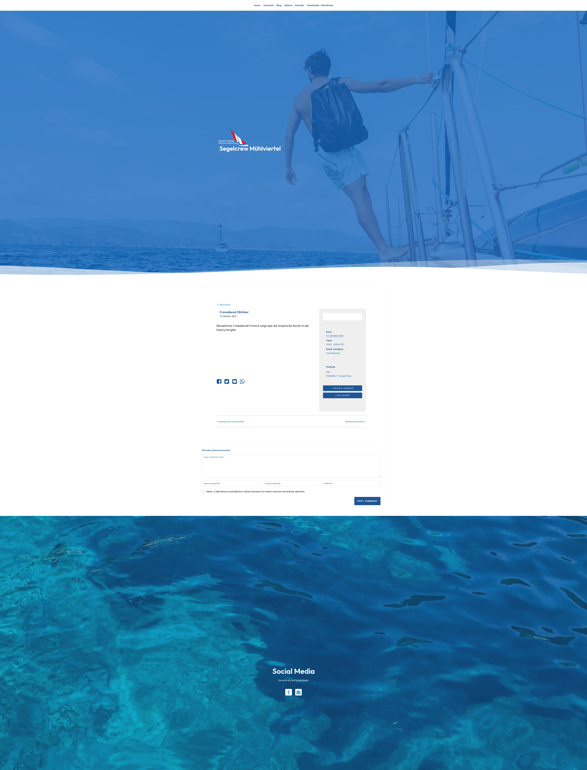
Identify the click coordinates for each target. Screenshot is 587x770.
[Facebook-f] (288, 692)
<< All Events (223, 304)
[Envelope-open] (298, 692)
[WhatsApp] (242, 381)
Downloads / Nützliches (320, 5)
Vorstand (268, 5)
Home (257, 5)
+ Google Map (343, 375)
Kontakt (299, 5)
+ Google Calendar (342, 388)
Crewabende (333, 353)
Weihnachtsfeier (355, 421)
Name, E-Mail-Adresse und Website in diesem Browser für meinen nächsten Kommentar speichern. (255, 491)
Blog (279, 5)
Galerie (288, 5)
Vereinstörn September (230, 421)
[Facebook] (219, 381)
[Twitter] (227, 381)
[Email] (234, 381)
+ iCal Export (342, 395)
